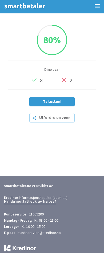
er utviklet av (28, 186)
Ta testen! (52, 101)
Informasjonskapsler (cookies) (43, 197)
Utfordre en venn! (55, 118)
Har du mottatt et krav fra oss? (30, 201)
